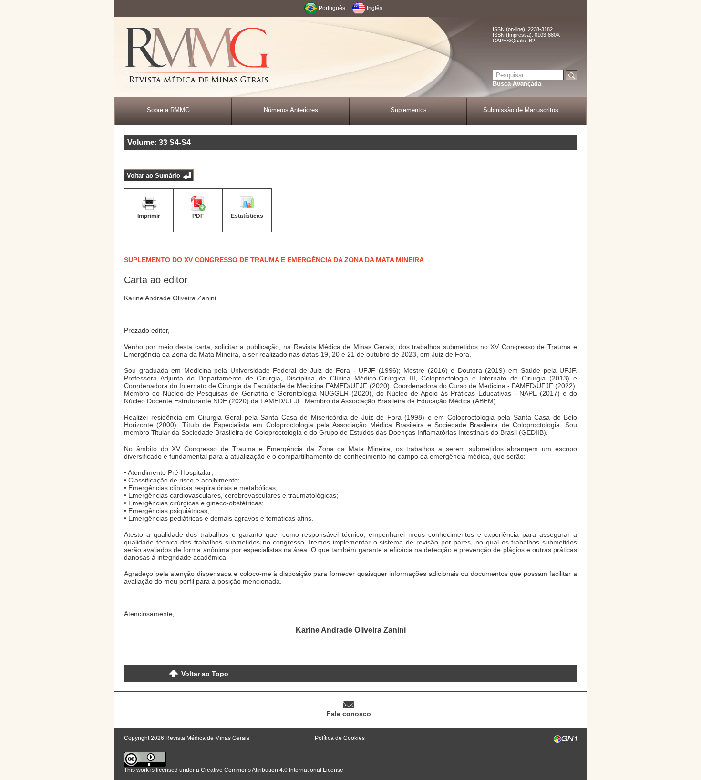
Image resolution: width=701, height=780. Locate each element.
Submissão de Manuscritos (520, 109)
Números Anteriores (291, 109)
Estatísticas (247, 216)
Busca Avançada (517, 83)
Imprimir (148, 216)
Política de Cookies (340, 738)
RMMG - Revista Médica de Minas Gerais (198, 57)
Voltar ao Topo (204, 673)
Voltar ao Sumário (153, 175)
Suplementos (409, 109)
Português (332, 8)
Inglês (374, 8)
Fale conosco (349, 714)
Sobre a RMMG (168, 109)
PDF (198, 216)
